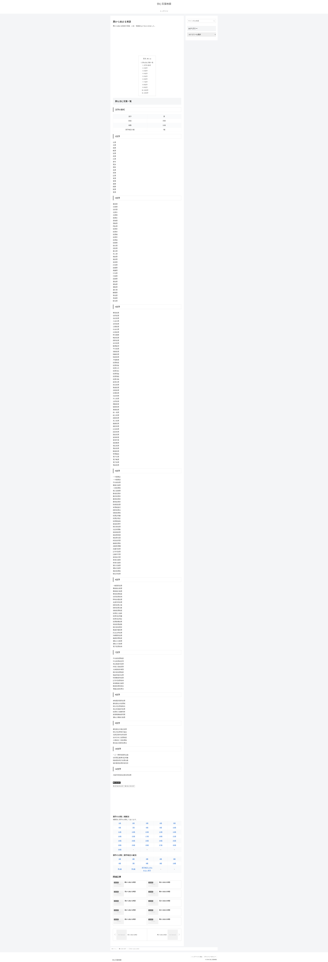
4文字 (146, 73)
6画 (120, 827)
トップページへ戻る (197, 956)
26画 (133, 845)
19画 (119, 841)
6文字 (146, 79)
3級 (147, 859)
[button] (214, 21)
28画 (119, 845)
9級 (161, 863)
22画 (147, 832)
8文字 (146, 84)
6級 (120, 863)
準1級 (120, 869)
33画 (119, 849)
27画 (160, 845)
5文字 (146, 76)
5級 (174, 859)
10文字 (146, 90)
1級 (120, 859)
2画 (133, 823)
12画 (160, 832)
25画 (174, 841)
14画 (174, 832)
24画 (160, 841)
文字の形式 (147, 65)
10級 (174, 863)
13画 (133, 832)
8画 (147, 827)
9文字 (146, 87)
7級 (133, 863)
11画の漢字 (117, 782)
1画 (120, 823)
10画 (174, 827)
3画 (147, 823)
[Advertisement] (147, 41)
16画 (119, 836)
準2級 (133, 869)
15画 (133, 836)
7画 (133, 827)
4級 (161, 859)
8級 (147, 863)
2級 (133, 859)
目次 (144, 58)
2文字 (146, 68)
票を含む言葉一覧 (147, 62)
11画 (119, 832)
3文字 (146, 71)
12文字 (146, 93)
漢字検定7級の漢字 (119, 786)
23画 (147, 841)
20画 (133, 841)
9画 (161, 827)
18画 (160, 836)
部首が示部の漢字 (130, 786)
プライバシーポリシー (210, 956)
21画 (174, 836)
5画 (174, 823)
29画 (147, 845)
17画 (147, 836)
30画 (174, 845)
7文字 (146, 82)
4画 (161, 823)
